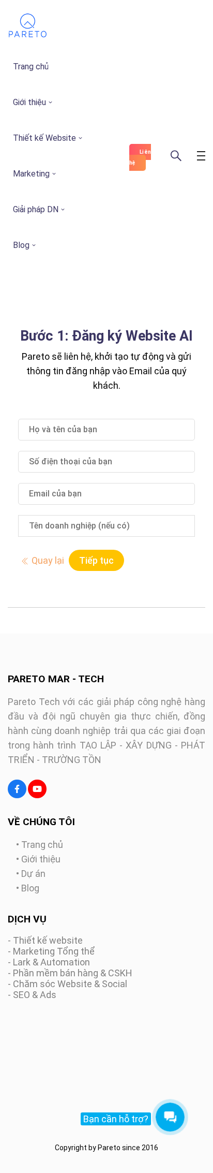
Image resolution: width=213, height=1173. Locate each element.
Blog (21, 245)
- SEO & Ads (32, 994)
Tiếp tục (96, 560)
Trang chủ (31, 66)
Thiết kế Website (44, 138)
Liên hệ (140, 157)
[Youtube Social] (37, 789)
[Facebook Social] (17, 789)
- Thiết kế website (45, 940)
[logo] (28, 35)
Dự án (33, 873)
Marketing (31, 174)
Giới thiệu (29, 102)
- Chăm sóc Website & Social (67, 983)
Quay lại (46, 560)
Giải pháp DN (35, 209)
